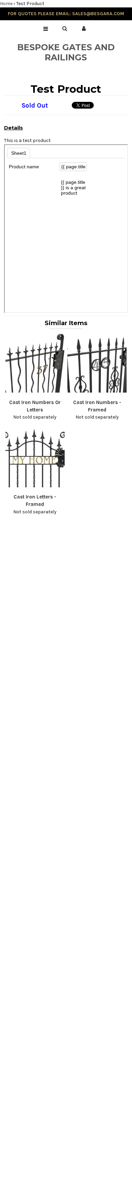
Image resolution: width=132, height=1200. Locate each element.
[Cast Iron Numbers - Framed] (97, 391)
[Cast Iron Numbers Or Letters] (35, 391)
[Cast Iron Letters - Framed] (35, 486)
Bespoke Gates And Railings (66, 52)
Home (6, 3)
